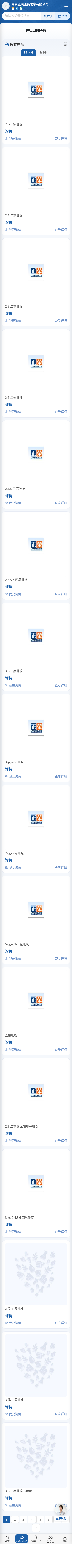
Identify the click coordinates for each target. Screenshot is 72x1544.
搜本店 (48, 16)
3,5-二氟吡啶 (13, 671)
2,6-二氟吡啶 (13, 397)
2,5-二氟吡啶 (13, 306)
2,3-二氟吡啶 (13, 124)
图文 (45, 52)
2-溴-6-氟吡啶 (14, 1309)
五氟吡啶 (11, 1035)
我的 (65, 1541)
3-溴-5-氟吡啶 (14, 1400)
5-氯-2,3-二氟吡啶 (17, 944)
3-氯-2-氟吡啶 (14, 762)
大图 (30, 52)
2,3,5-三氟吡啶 (15, 489)
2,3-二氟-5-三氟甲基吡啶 (21, 1126)
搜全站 (62, 16)
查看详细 (61, 139)
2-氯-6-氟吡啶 (14, 853)
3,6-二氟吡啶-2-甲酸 (18, 1491)
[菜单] (66, 4)
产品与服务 (21, 1541)
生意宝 (50, 1541)
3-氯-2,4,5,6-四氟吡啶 (19, 1217)
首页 (7, 1541)
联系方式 (36, 1541)
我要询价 (14, 139)
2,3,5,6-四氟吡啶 (16, 580)
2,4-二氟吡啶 (13, 215)
